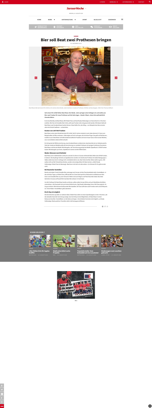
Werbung (113, 2)
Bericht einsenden (97, 26)
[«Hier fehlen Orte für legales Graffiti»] (40, 241)
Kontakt (141, 2)
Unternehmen (127, 2)
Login (6, 2)
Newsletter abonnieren (40, 26)
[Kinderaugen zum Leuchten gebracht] (112, 241)
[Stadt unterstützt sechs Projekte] (64, 241)
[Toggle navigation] (122, 19)
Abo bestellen (78, 26)
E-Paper (102, 2)
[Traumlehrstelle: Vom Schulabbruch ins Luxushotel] (88, 241)
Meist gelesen (115, 26)
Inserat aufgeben (59, 26)
